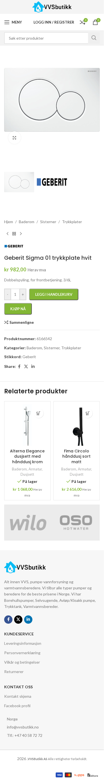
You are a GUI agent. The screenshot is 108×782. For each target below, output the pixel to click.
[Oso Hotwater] (76, 522)
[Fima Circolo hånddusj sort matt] (76, 425)
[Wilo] (28, 522)
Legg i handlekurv (53, 294)
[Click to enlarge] (14, 137)
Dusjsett (27, 474)
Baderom (19, 469)
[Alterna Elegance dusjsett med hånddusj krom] (27, 425)
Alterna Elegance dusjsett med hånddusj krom (27, 456)
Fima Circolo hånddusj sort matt (76, 456)
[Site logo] (51, 6)
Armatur (35, 469)
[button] (38, 413)
